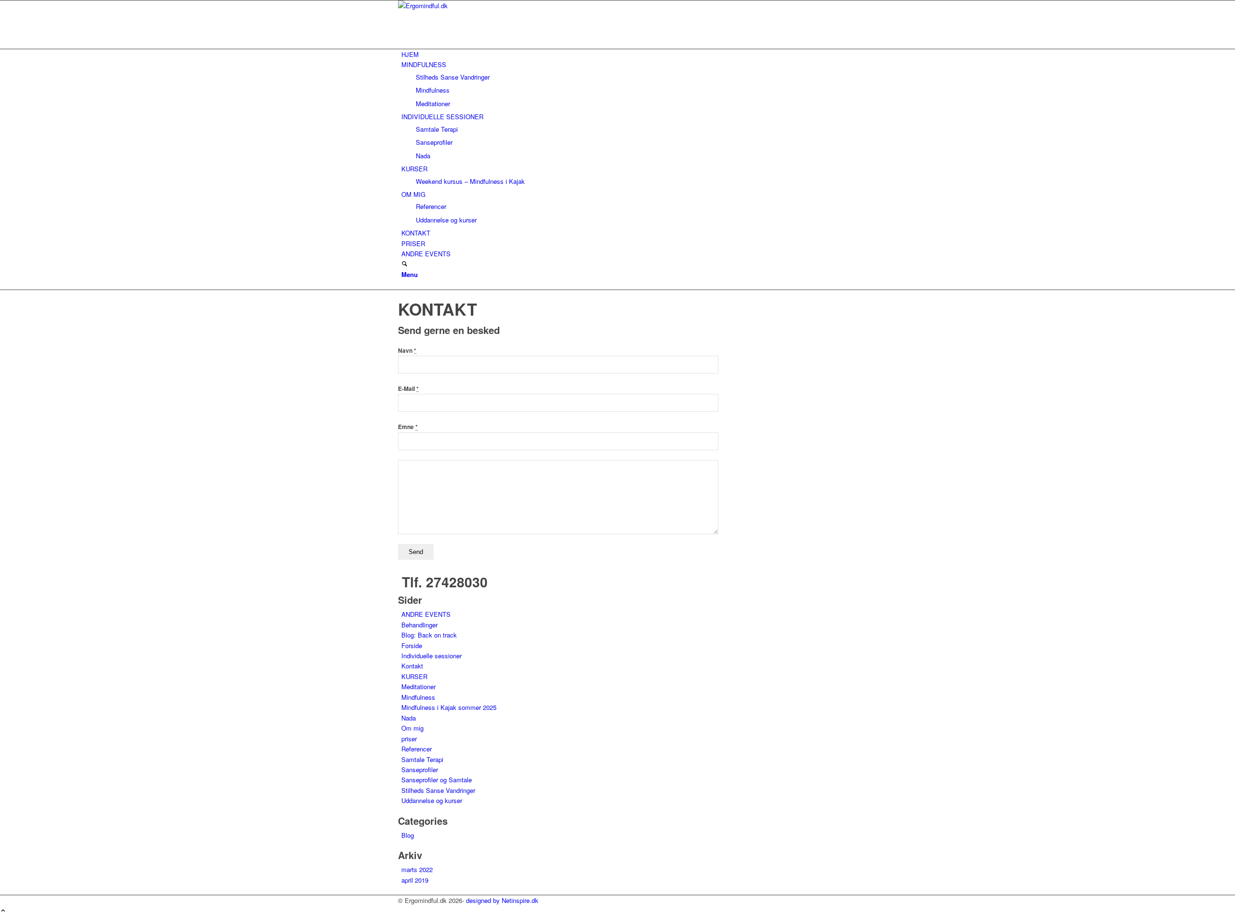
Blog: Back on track (429, 634)
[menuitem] (619, 54)
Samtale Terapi (422, 759)
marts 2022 (417, 869)
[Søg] (404, 264)
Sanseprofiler (419, 769)
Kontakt (412, 665)
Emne (408, 427)
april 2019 (414, 880)
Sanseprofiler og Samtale (436, 779)
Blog (407, 835)
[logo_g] (470, 5)
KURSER (414, 676)
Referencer (416, 748)
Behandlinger (419, 624)
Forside (411, 645)
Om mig (412, 728)
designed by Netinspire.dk (502, 900)
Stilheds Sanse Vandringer (438, 790)
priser (409, 738)
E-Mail (408, 389)
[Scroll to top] (3, 911)
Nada (408, 717)
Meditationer (418, 686)
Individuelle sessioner (431, 655)
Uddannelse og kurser (431, 800)
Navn (407, 351)
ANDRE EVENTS (426, 614)
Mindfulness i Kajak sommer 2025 (448, 707)
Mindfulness (418, 697)
